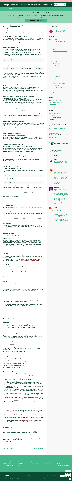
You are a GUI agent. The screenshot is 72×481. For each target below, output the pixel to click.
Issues (35, 4)
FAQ (50, 123)
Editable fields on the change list (59, 83)
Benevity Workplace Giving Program (63, 465)
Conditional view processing (57, 87)
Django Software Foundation (8, 465)
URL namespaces (56, 89)
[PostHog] (51, 210)
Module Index (54, 128)
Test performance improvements (59, 78)
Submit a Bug (20, 463)
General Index (52, 105)
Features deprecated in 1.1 (56, 59)
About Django (5, 459)
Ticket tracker (52, 142)
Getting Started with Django (8, 461)
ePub (62, 150)
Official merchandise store (61, 463)
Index (50, 128)
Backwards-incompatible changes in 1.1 (58, 41)
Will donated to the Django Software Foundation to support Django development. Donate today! (60, 31)
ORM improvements (56, 63)
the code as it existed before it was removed (14, 112)
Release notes (53, 115)
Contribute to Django (21, 461)
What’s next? (53, 94)
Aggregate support (57, 65)
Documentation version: (65, 476)
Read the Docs (55, 151)
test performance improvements (36, 84)
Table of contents (53, 104)
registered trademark (31, 478)
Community (40, 4)
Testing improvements (56, 76)
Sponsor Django (59, 459)
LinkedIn (45, 467)
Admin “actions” (56, 85)
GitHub (45, 459)
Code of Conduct (6, 467)
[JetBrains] (51, 172)
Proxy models (56, 72)
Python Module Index (54, 107)
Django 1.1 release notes (54, 39)
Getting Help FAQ (34, 459)
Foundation (45, 4)
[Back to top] (70, 479)
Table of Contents (62, 128)
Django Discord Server (53, 133)
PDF (60, 150)
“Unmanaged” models (57, 70)
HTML (58, 150)
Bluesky (45, 465)
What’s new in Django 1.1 (55, 61)
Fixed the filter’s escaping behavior (59, 54)
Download (18, 4)
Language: (68, 473)
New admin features (56, 81)
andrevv (56, 476)
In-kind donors (28, 475)
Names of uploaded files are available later (60, 51)
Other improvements (56, 92)
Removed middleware (59, 48)
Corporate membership (61, 461)
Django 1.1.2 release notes (8, 448)
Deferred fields (56, 74)
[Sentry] (51, 162)
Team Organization (6, 463)
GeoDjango (10, 358)
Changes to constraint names (58, 43)
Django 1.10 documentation (55, 113)
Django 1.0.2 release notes (38, 448)
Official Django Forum (53, 137)
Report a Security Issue (22, 465)
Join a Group (20, 459)
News (29, 4)
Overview (13, 4)
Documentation (24, 4)
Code (32, 4)
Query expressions (57, 67)
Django (6, 5)
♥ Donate (50, 4)
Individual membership (22, 467)
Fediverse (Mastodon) (47, 463)
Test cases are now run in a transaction (59, 44)
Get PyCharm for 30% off (36, 20)
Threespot (49, 476)
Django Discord (34, 461)
